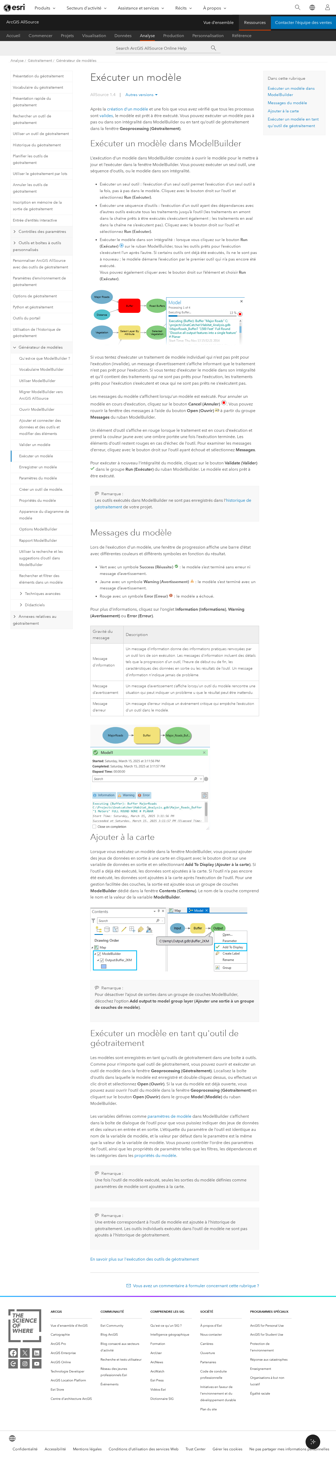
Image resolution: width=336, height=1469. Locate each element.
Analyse (147, 35)
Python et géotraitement (33, 307)
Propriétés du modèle (37, 500)
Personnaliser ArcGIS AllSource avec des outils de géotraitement (40, 263)
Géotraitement (40, 60)
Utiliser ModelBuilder (37, 381)
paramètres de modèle (169, 1116)
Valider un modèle (34, 445)
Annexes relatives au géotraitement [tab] (34, 620)
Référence (241, 35)
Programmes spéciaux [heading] (269, 1311)
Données (123, 35)
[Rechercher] (297, 7)
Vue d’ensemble (218, 22)
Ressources (255, 22)
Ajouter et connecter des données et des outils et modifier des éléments (40, 427)
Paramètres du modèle (38, 478)
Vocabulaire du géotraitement (38, 87)
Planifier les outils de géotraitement (30, 159)
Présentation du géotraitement (38, 76)
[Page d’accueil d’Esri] (15, 7)
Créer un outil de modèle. (41, 489)
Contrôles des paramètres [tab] (42, 231)
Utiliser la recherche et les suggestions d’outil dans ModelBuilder (41, 558)
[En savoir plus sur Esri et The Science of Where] (24, 1326)
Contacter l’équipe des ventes (303, 22)
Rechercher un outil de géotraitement (32, 119)
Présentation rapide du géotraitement (32, 101)
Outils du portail (26, 318)
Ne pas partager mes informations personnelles (289, 1449)
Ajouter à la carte (283, 111)
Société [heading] (206, 1311)
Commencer (40, 35)
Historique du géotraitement (37, 145)
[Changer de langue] (312, 7)
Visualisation (94, 35)
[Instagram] (25, 1363)
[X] (25, 1353)
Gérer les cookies (227, 1449)
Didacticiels (35, 605)
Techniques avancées (42, 593)
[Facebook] (13, 1353)
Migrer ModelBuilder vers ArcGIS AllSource (41, 395)
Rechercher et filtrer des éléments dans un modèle (41, 579)
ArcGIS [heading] (56, 1311)
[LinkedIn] (36, 1353)
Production (173, 35)
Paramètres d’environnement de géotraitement (39, 281)
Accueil (13, 35)
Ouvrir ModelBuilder (36, 409)
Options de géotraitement (35, 296)
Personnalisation (208, 35)
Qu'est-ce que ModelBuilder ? (44, 358)
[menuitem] (71, 1325)
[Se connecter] (327, 7)
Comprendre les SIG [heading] (167, 1311)
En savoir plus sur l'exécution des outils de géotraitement (144, 1259)
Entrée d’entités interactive (35, 220)
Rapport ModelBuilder (38, 540)
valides (106, 115)
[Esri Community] (13, 1363)
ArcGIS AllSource (22, 21)
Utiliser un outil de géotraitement (41, 134)
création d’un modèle (127, 109)
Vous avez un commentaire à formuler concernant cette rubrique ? (196, 1285)
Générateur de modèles (76, 60)
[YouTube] (36, 1363)
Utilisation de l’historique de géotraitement (37, 332)
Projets (67, 35)
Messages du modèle (287, 103)
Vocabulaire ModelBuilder (41, 369)
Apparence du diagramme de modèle (44, 514)
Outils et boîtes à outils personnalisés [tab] (37, 246)
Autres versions (139, 94)
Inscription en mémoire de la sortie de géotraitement (37, 205)
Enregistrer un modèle (38, 467)
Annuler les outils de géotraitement (30, 188)
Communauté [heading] (112, 1311)
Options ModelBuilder (38, 529)
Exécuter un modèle (36, 456)
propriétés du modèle (155, 1155)
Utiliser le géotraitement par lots (40, 174)
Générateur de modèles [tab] (41, 347)
